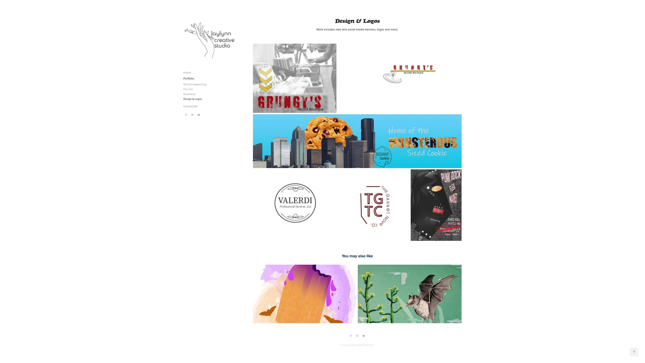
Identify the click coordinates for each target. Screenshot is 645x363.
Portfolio (188, 78)
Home (187, 73)
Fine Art (188, 89)
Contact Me (190, 106)
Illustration (189, 94)
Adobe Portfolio (364, 345)
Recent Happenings (195, 84)
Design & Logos (192, 99)
